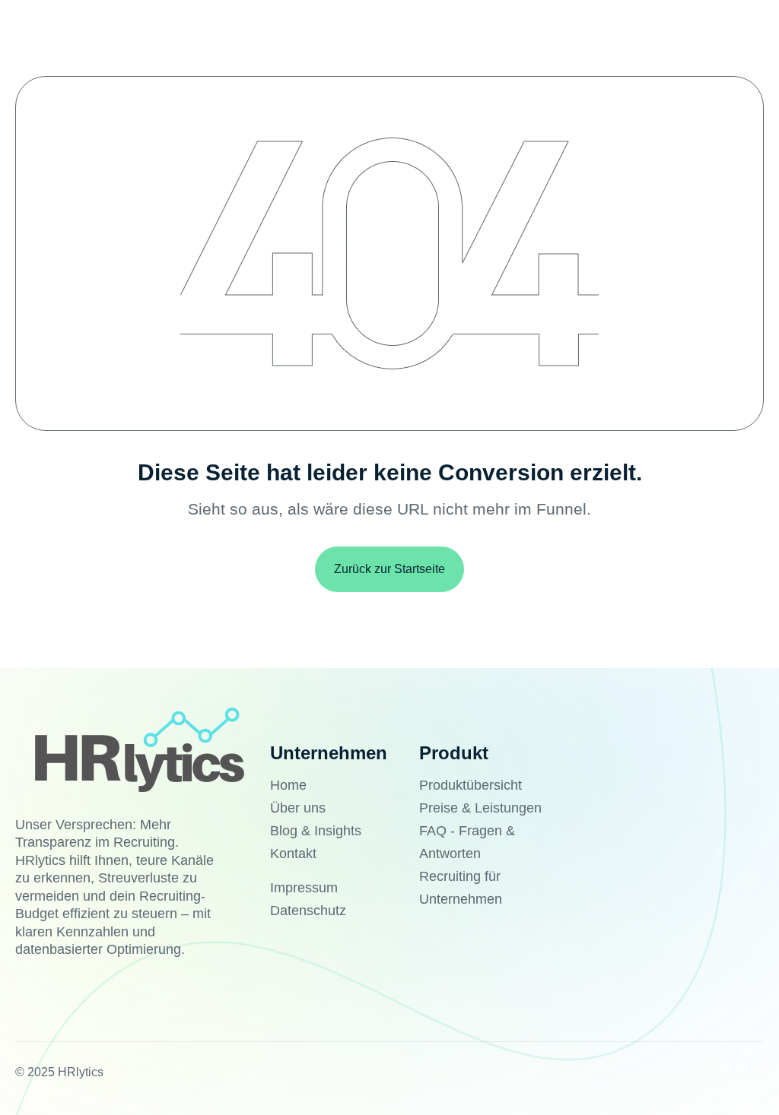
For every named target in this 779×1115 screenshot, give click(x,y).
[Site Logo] (138, 747)
